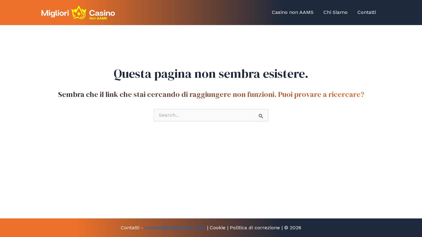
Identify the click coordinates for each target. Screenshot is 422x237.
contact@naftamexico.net (175, 228)
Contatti (366, 12)
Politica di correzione (255, 228)
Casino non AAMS (293, 12)
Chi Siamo (335, 12)
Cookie (218, 228)
